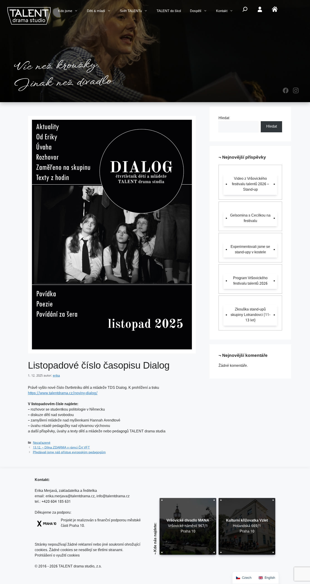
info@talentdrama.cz (113, 496)
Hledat (224, 118)
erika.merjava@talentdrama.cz (70, 496)
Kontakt (221, 11)
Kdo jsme (65, 11)
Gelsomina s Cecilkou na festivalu (250, 218)
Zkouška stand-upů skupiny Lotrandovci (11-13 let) (250, 315)
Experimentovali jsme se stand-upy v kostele (250, 250)
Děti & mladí (96, 11)
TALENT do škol (169, 11)
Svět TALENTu (131, 11)
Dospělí (195, 11)
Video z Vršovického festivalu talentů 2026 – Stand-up (250, 184)
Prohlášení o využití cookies (57, 555)
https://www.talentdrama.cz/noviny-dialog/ (63, 393)
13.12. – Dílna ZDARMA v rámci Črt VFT (61, 448)
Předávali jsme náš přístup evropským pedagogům (69, 453)
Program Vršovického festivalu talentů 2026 (250, 281)
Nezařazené (41, 443)
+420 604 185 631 (56, 502)
